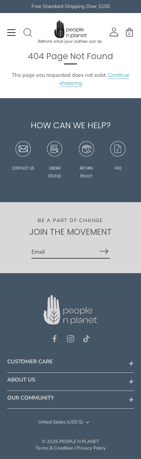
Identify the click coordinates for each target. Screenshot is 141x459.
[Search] (28, 34)
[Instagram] (70, 338)
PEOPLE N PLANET (79, 441)
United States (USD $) (60, 422)
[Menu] (12, 33)
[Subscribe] (104, 251)
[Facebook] (54, 338)
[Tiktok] (86, 338)
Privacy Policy (91, 448)
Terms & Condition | (55, 448)
